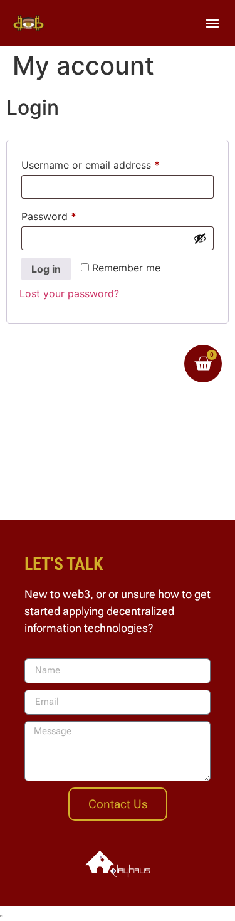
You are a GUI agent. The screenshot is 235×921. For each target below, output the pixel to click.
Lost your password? (69, 293)
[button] (212, 23)
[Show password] (200, 238)
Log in (46, 269)
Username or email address (111, 163)
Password (69, 214)
